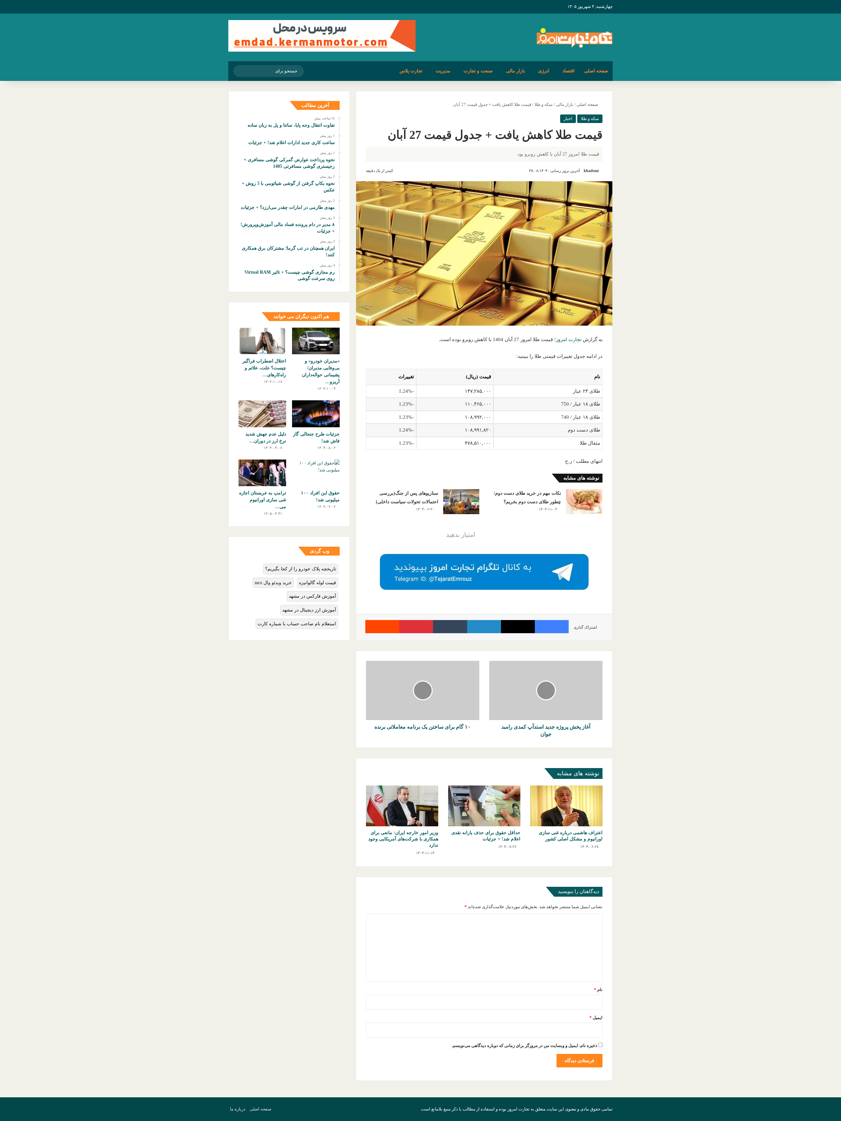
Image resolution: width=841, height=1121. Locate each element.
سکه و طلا (543, 104)
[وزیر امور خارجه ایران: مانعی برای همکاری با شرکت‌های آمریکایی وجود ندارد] (402, 805)
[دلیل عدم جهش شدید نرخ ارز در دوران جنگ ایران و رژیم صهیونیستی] (262, 413)
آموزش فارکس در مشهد (312, 596)
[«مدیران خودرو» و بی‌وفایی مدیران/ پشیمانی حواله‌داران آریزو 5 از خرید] (316, 341)
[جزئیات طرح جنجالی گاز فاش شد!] (316, 413)
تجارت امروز (568, 339)
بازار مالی (515, 70)
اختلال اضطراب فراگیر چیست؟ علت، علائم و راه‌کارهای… (264, 368)
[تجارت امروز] (574, 37)
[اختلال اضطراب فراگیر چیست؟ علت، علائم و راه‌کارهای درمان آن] (262, 341)
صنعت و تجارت (478, 70)
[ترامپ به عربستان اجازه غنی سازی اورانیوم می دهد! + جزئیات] (262, 473)
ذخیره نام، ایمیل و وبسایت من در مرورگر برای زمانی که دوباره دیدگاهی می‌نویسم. (524, 1045)
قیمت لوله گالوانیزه (317, 582)
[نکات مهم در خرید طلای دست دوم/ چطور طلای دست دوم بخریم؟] (584, 501)
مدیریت (443, 70)
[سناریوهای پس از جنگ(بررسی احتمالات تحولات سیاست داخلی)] (461, 501)
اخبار (568, 118)
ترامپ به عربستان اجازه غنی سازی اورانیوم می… (262, 499)
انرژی (543, 70)
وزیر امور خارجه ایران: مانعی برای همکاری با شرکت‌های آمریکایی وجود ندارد (403, 839)
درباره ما (237, 1109)
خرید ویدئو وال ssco (273, 582)
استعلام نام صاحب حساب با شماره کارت (297, 623)
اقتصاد (568, 70)
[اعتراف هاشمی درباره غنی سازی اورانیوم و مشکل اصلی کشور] (566, 805)
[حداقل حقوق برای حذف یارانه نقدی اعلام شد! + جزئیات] (484, 805)
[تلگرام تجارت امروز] (484, 571)
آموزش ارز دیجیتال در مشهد (309, 610)
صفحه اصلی (596, 70)
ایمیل (595, 1017)
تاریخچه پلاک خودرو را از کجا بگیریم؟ (300, 568)
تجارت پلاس (410, 70)
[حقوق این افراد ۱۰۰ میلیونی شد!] (316, 473)
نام (598, 989)
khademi (591, 170)
